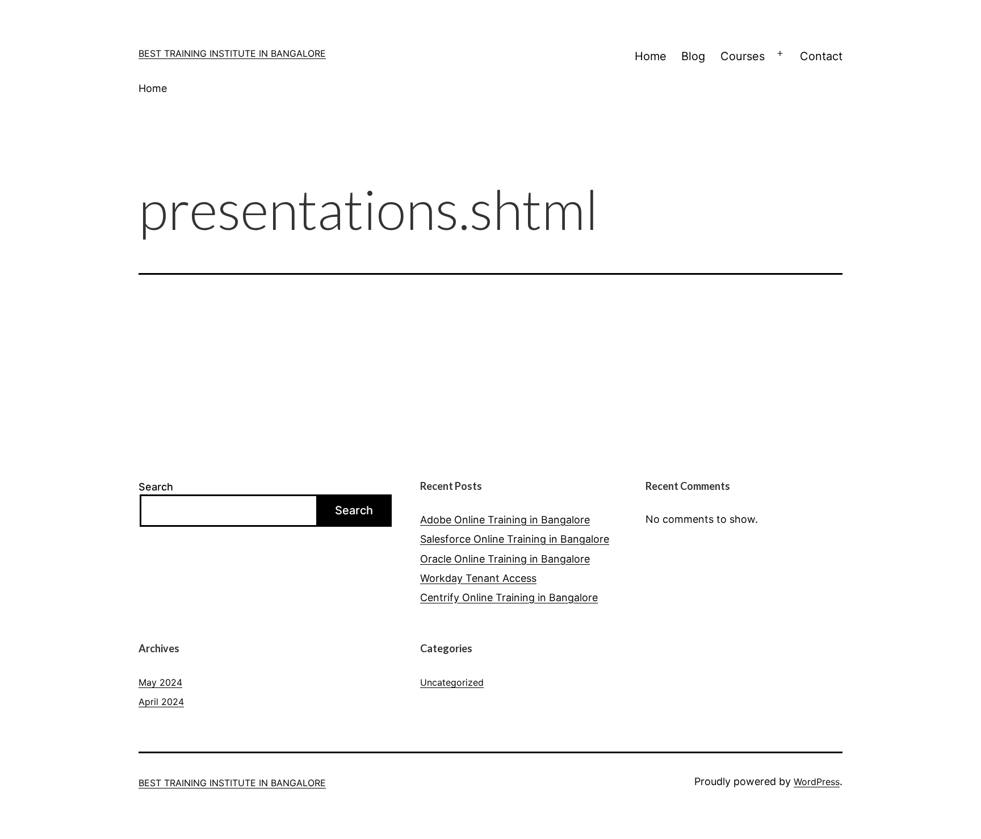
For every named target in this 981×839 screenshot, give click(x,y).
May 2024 (160, 682)
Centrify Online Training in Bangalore (509, 597)
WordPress (817, 781)
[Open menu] (780, 54)
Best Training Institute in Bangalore (232, 53)
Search (156, 487)
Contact (821, 56)
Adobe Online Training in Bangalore (505, 520)
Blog (693, 56)
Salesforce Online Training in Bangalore (514, 539)
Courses (742, 56)
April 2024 (161, 701)
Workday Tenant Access (478, 578)
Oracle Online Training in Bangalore (505, 559)
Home (650, 56)
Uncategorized (452, 682)
